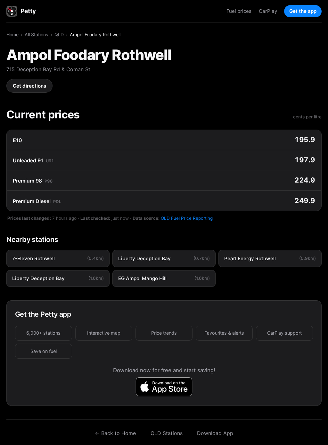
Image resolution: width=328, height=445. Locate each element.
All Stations (36, 34)
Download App (215, 433)
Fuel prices (238, 11)
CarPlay (268, 11)
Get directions (29, 86)
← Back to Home (115, 433)
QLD (59, 34)
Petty (28, 11)
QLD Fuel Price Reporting (187, 218)
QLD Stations (167, 433)
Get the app (302, 11)
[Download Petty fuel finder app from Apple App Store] (164, 386)
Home (12, 34)
